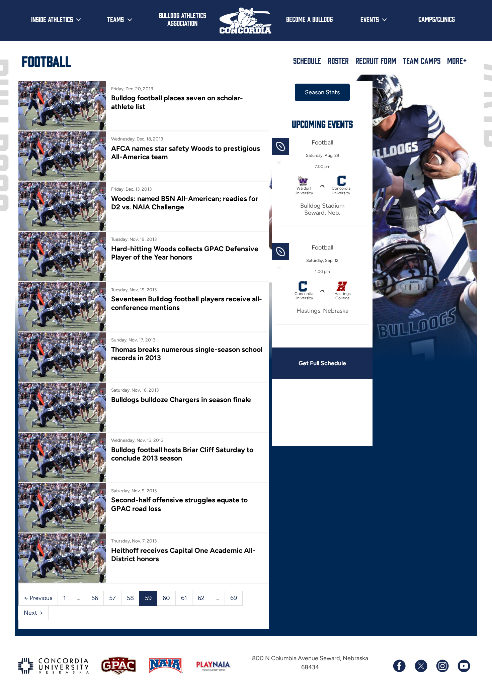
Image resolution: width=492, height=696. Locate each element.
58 (130, 598)
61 (184, 598)
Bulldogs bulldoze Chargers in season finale (181, 399)
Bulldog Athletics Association (182, 19)
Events (369, 19)
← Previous (38, 598)
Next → (33, 612)
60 (166, 598)
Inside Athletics (52, 19)
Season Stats (322, 92)
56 (94, 598)
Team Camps (421, 60)
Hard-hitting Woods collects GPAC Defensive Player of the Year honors (184, 252)
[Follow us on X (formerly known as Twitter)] (420, 666)
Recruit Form (375, 60)
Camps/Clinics (436, 18)
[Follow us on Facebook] (399, 666)
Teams (115, 19)
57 (112, 598)
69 (233, 598)
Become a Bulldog (309, 18)
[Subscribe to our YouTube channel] (463, 666)
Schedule (307, 60)
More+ (457, 60)
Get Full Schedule (322, 363)
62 (201, 598)
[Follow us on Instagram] (442, 666)
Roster (338, 60)
